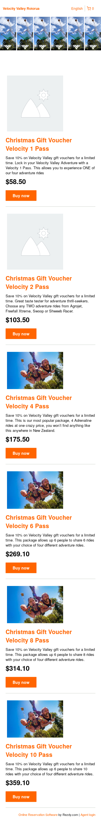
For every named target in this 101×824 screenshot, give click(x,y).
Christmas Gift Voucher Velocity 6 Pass (39, 521)
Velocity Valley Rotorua (21, 8)
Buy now (21, 195)
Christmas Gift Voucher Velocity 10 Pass (39, 750)
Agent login (88, 814)
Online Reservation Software (38, 814)
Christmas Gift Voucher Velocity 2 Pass (39, 282)
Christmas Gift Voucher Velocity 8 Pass (39, 635)
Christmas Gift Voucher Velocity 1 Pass (39, 144)
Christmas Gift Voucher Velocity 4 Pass (39, 401)
